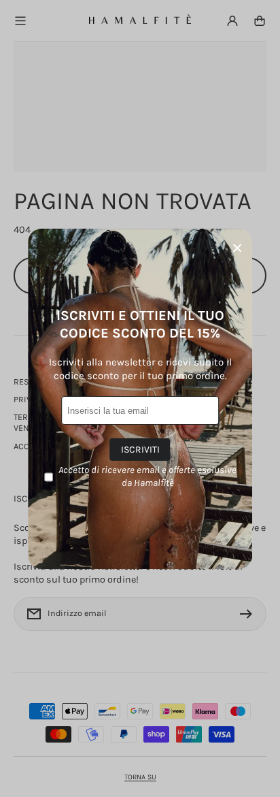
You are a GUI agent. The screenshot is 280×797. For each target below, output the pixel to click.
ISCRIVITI (140, 449)
